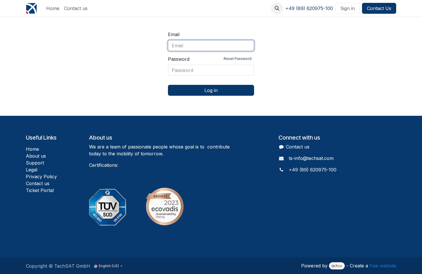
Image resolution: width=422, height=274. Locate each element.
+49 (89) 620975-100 (309, 8)
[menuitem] (53, 8)
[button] (277, 8)
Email (173, 34)
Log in (211, 90)
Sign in (347, 8)
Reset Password (237, 58)
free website (382, 266)
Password (209, 59)
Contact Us (379, 8)
